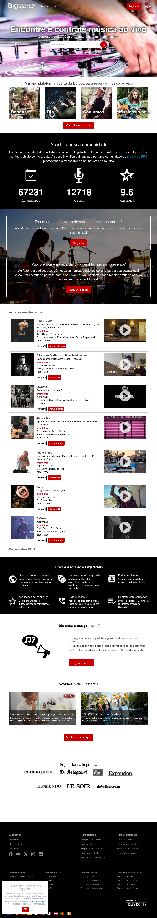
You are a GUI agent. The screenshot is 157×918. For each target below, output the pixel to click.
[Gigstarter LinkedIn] (41, 854)
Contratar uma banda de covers (22, 876)
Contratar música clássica (127, 888)
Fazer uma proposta (127, 843)
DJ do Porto (50, 880)
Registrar (133, 6)
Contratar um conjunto (126, 884)
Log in (147, 6)
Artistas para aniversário (91, 880)
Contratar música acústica (127, 880)
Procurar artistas (50, 6)
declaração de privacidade (34, 901)
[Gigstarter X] (26, 854)
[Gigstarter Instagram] (33, 854)
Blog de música (16, 843)
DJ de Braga (50, 888)
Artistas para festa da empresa (93, 888)
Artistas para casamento (91, 884)
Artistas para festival (89, 876)
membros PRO (137, 156)
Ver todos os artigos (78, 737)
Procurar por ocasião (127, 852)
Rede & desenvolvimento (93, 857)
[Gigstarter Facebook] (11, 854)
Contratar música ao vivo (129, 872)
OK (25, 909)
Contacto (13, 848)
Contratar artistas (89, 872)
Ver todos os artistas (78, 125)
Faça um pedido (78, 290)
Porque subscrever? (91, 839)
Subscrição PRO (89, 852)
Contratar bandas (17, 872)
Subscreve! (86, 843)
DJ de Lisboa (50, 876)
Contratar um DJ (53, 872)
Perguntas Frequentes (92, 848)
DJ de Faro (49, 884)
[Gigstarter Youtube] (18, 854)
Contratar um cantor (125, 876)
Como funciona (124, 839)
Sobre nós (14, 839)
